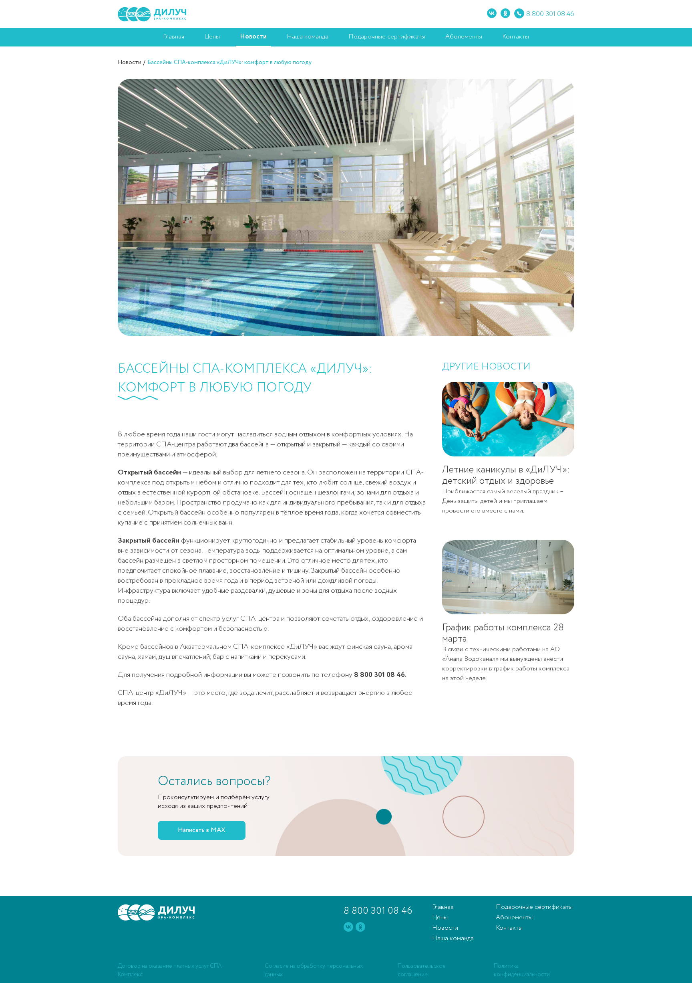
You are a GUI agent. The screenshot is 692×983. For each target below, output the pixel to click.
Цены (212, 36)
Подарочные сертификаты (386, 36)
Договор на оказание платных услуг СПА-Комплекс (171, 970)
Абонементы (463, 36)
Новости (253, 36)
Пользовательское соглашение (422, 970)
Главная (173, 36)
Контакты (515, 36)
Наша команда (307, 36)
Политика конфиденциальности (522, 970)
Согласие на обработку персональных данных (314, 970)
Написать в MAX (201, 830)
